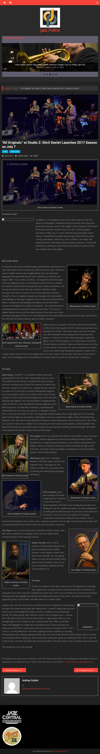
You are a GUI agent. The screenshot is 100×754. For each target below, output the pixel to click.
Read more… (50, 69)
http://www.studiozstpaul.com (79, 662)
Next (95, 57)
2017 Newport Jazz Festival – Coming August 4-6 (87, 670)
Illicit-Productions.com (59, 751)
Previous (5, 57)
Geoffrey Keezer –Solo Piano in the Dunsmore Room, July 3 (15, 670)
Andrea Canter (23, 156)
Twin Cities (15, 151)
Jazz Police (50, 30)
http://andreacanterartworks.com (36, 688)
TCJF (5, 151)
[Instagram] (23, 685)
